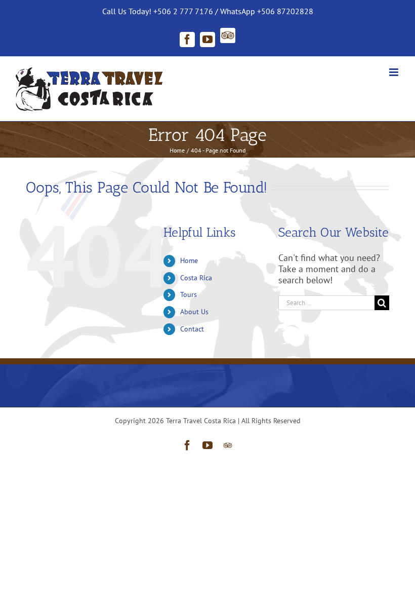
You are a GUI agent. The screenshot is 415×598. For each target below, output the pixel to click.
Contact (192, 328)
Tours (188, 294)
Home (189, 260)
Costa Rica (196, 277)
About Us (194, 311)
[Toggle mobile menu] (394, 72)
